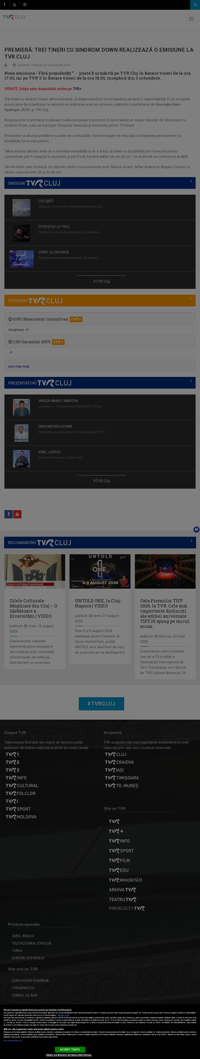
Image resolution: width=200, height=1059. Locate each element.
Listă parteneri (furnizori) (13, 1041)
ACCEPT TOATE (70, 1049)
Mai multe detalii (63, 1015)
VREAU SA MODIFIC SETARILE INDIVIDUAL (69, 1055)
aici (5, 1023)
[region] (100, 1031)
